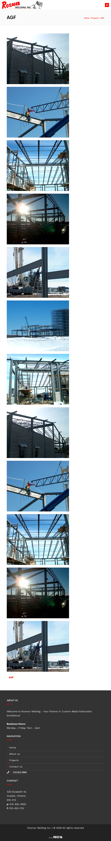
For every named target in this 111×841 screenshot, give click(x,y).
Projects (94, 18)
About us (14, 753)
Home (86, 18)
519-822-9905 (20, 772)
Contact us (15, 766)
